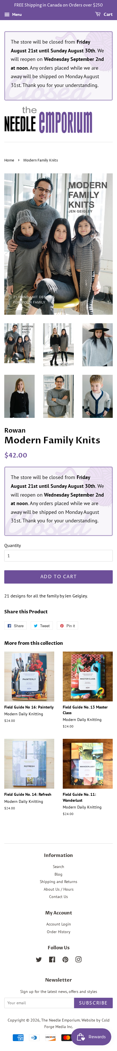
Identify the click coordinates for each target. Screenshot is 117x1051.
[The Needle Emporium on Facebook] (52, 960)
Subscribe (93, 1003)
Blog (58, 874)
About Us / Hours (59, 889)
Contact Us (58, 896)
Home (9, 160)
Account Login (58, 924)
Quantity (12, 545)
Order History (58, 931)
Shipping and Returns (58, 881)
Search (58, 866)
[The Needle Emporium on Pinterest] (65, 960)
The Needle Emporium (60, 1020)
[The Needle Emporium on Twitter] (39, 960)
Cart (108, 14)
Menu (16, 14)
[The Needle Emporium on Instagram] (78, 960)
